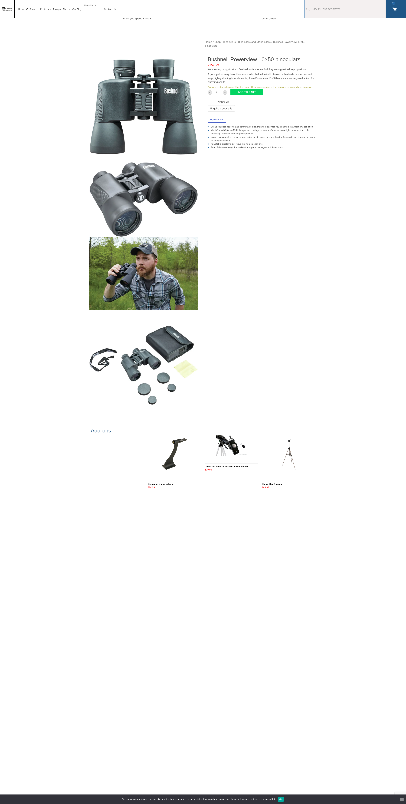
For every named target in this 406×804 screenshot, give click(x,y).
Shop (32, 9)
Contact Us (110, 9)
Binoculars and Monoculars (254, 41)
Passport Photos (61, 9)
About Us (88, 5)
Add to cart (247, 92)
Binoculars (229, 41)
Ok (280, 799)
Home (21, 9)
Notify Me (223, 102)
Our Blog (76, 9)
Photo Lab (45, 9)
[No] (402, 799)
